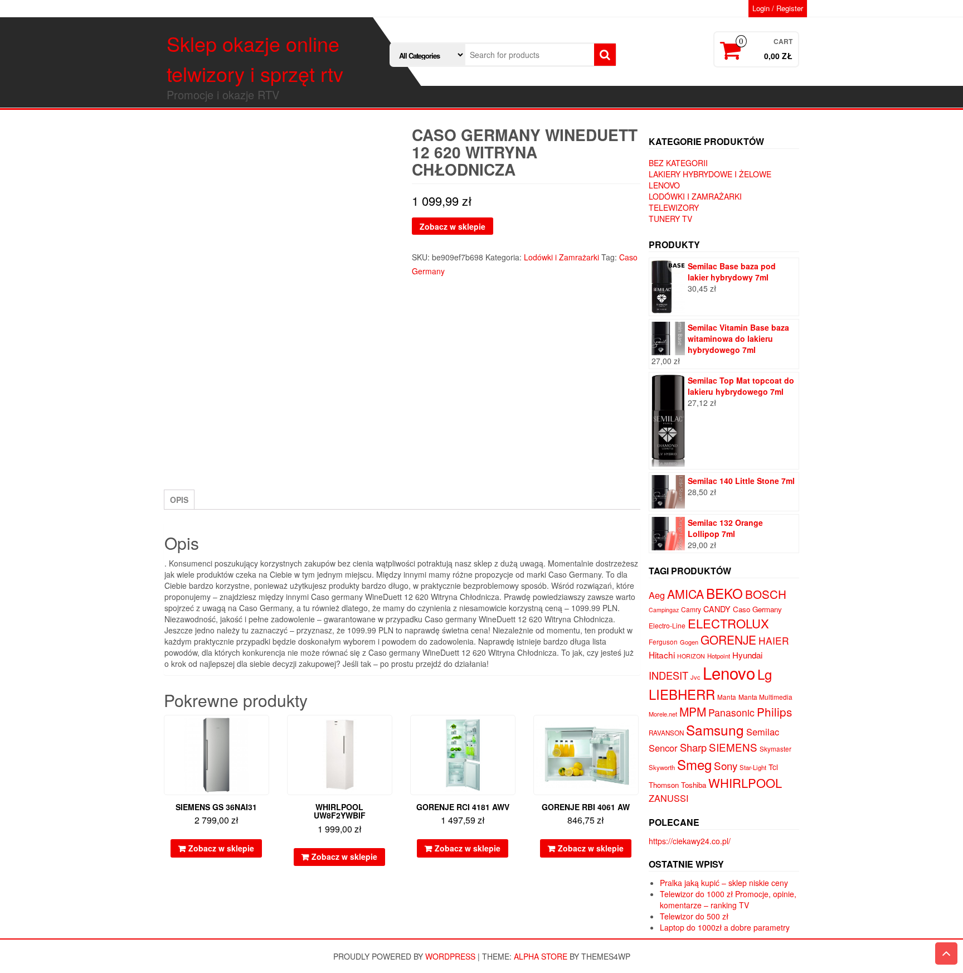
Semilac (762, 731)
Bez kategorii (678, 162)
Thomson (664, 785)
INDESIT (668, 675)
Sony (725, 765)
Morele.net (663, 713)
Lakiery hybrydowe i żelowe (710, 174)
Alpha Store (540, 956)
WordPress (450, 956)
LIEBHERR (682, 694)
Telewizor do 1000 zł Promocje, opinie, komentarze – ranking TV (728, 899)
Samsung (715, 729)
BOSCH (765, 593)
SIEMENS (733, 746)
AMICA (685, 593)
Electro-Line (667, 625)
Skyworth (662, 767)
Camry (691, 609)
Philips (774, 711)
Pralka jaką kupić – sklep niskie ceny (724, 882)
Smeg (694, 764)
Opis (179, 499)
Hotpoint (718, 655)
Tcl (773, 766)
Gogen (689, 641)
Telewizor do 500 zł (694, 916)
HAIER (773, 640)
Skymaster (775, 748)
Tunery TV (670, 218)
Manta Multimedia (765, 696)
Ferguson (663, 641)
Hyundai (747, 655)
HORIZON (691, 656)
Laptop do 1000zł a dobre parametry (725, 927)
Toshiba (693, 785)
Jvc (695, 676)
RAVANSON (666, 732)
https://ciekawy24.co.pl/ (690, 840)
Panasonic (731, 712)
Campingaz (664, 610)
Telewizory (674, 207)
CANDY (717, 608)
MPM (692, 711)
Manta (726, 697)
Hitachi (662, 654)
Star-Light (753, 767)
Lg (764, 674)
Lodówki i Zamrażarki (561, 257)
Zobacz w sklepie (452, 226)
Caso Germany (757, 609)
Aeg (657, 595)
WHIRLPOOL (745, 782)
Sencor (663, 747)
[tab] (179, 500)
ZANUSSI (669, 798)
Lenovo (664, 185)
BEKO (724, 593)
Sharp (693, 747)
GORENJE (728, 639)
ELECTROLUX (728, 623)
